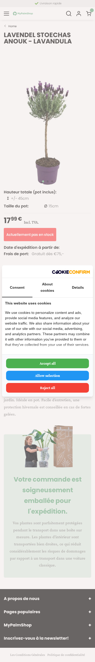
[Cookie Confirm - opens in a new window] (71, 271)
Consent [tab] (17, 287)
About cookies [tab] (47, 287)
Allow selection (47, 375)
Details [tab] (78, 287)
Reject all (47, 387)
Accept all (48, 363)
